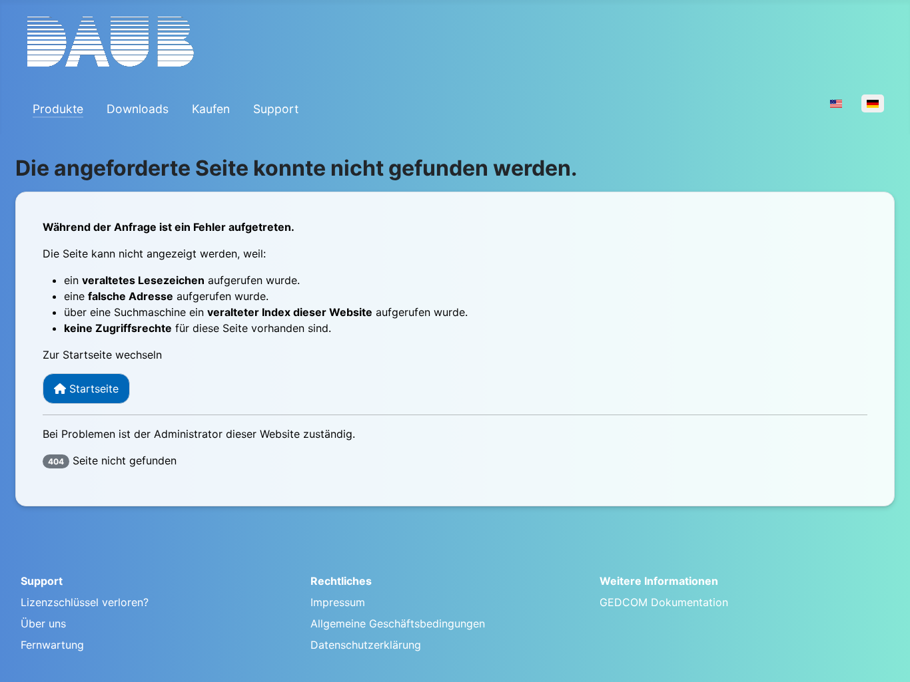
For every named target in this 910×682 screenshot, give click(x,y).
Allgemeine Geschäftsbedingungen (397, 623)
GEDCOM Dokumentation (664, 602)
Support (275, 109)
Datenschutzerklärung (365, 644)
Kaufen (211, 109)
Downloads (138, 109)
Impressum (337, 602)
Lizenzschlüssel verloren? (85, 602)
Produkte (58, 109)
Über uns (43, 623)
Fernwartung (52, 644)
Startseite (92, 388)
